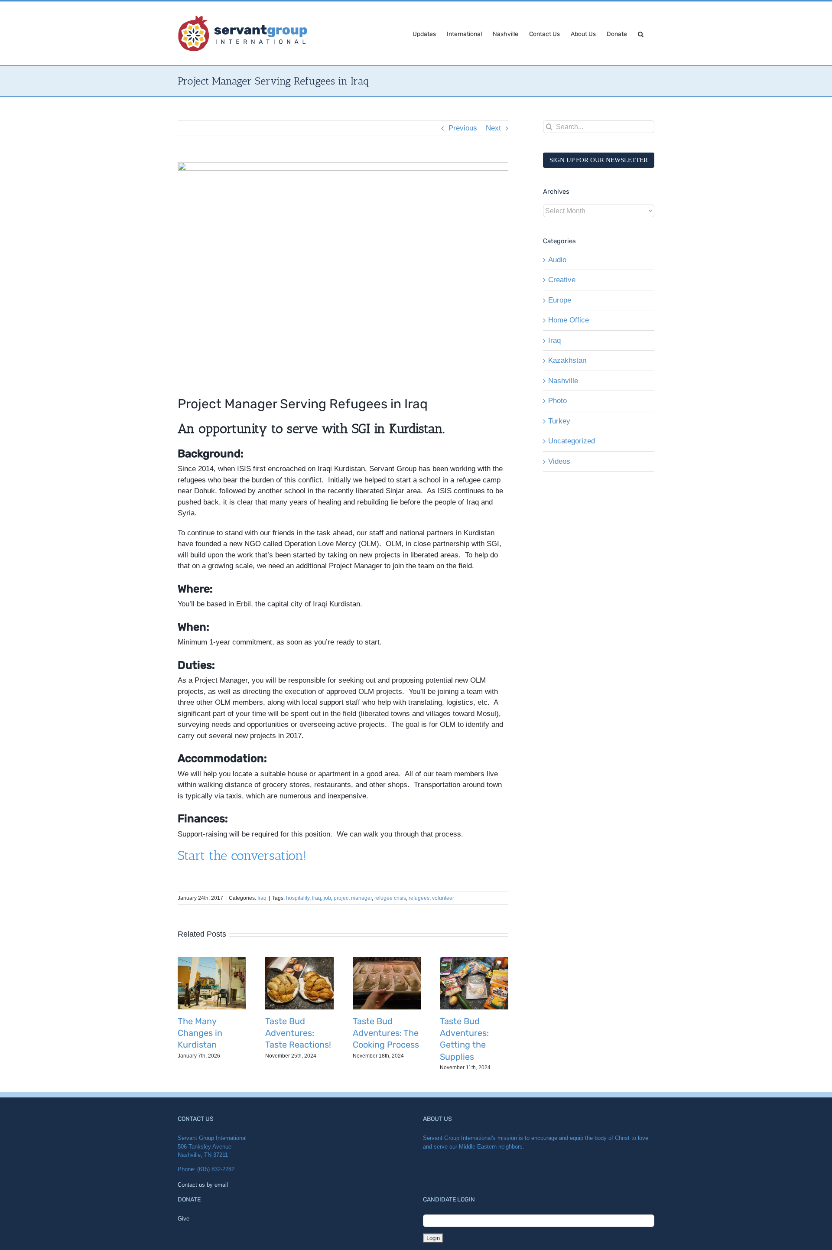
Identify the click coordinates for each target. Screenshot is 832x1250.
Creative (561, 280)
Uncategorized (571, 441)
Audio (557, 260)
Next (493, 128)
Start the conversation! (242, 855)
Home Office (568, 320)
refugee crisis (390, 898)
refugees (419, 898)
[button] (641, 33)
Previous (462, 128)
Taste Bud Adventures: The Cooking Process (386, 1033)
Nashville (563, 381)
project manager (353, 898)
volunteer (443, 898)
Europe (559, 300)
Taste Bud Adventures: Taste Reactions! (298, 1033)
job (327, 898)
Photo (557, 401)
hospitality (297, 898)
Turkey (559, 421)
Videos (559, 461)
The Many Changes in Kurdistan (200, 1033)
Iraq (261, 898)
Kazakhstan (567, 360)
